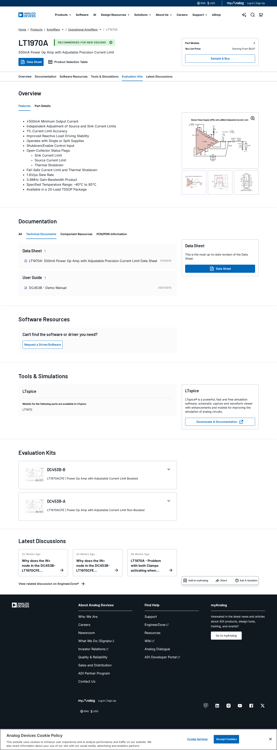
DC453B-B (56, 469)
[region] (138, 739)
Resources (152, 633)
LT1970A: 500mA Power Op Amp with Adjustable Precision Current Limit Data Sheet (93, 261)
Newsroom (86, 633)
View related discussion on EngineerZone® (49, 583)
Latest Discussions (159, 76)
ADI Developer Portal (161, 657)
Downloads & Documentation (216, 421)
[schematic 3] (246, 182)
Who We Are (88, 617)
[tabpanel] (97, 155)
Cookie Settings (197, 739)
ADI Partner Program (94, 673)
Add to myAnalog (198, 580)
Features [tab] (24, 106)
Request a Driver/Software (42, 344)
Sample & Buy (220, 58)
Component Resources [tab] (76, 234)
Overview (25, 76)
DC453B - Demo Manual (48, 288)
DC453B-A (56, 501)
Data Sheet (34, 62)
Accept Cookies (226, 739)
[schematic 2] (220, 182)
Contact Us (86, 681)
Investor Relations (91, 649)
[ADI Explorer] (244, 15)
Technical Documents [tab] (41, 234)
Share (223, 580)
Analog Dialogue (157, 649)
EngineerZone (155, 625)
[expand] (168, 469)
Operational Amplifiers (83, 29)
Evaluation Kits (132, 76)
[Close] (270, 739)
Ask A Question (248, 580)
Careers (84, 625)
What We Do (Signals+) (96, 641)
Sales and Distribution (95, 665)
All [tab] (20, 234)
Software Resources (74, 76)
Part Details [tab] (43, 106)
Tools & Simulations (105, 76)
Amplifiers (53, 29)
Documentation (45, 76)
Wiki (148, 641)
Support (151, 617)
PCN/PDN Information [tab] (112, 234)
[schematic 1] (194, 182)
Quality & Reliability (92, 657)
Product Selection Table (71, 62)
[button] (62, 29)
